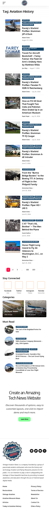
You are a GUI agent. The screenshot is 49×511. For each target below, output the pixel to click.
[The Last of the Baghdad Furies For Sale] (9, 329)
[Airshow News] (13, 308)
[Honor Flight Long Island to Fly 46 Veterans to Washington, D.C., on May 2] (12, 247)
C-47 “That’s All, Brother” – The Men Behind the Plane (31, 226)
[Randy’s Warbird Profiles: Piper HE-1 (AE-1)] (12, 202)
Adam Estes (26, 37)
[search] (44, 3)
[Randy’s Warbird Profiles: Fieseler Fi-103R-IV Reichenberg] (12, 79)
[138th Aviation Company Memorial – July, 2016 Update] (9, 341)
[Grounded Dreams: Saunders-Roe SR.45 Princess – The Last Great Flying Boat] (9, 354)
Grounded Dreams (22, 349)
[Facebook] (8, 287)
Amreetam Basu (27, 188)
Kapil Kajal (25, 116)
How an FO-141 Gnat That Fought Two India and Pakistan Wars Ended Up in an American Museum (32, 107)
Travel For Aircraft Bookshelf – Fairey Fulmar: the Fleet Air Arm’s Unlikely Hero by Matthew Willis (32, 59)
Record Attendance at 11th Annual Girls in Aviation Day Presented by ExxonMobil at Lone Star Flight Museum (30, 369)
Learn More (24, 419)
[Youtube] (41, 287)
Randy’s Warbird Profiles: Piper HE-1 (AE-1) (31, 205)
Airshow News (11, 311)
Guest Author (26, 233)
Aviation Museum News (30, 241)
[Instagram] (30, 287)
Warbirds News (28, 24)
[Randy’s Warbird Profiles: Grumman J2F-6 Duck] (12, 25)
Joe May (24, 68)
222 (27, 270)
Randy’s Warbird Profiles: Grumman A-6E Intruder (32, 154)
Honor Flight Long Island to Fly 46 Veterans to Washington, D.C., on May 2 (32, 251)
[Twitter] (19, 287)
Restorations (20, 338)
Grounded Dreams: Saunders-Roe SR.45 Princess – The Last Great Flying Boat (30, 356)
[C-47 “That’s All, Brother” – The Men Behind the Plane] (12, 225)
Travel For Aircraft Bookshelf (30, 49)
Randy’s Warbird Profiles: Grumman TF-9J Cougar (31, 133)
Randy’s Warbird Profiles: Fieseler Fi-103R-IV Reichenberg (32, 85)
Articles (26, 20)
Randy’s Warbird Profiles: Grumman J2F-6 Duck (31, 31)
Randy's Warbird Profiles (32, 22)
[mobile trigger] (5, 3)
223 (33, 270)
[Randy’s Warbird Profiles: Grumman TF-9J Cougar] (12, 127)
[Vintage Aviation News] (24, 3)
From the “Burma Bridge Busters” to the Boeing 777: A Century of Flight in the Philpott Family (33, 178)
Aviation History (28, 97)
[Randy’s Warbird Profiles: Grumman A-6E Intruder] (12, 151)
